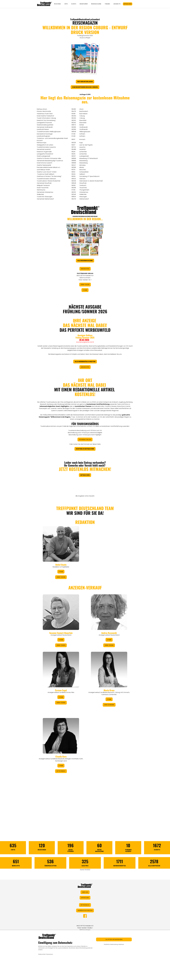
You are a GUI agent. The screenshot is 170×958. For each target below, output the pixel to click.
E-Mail (85, 290)
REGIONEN (57, 4)
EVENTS (73, 4)
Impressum (49, 954)
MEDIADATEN (85, 269)
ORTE (66, 4)
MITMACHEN (127, 4)
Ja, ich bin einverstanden (114, 939)
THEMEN (107, 4)
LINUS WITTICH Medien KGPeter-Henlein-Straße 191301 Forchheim (85, 928)
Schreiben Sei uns (85, 439)
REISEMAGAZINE (96, 4)
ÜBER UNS (85, 892)
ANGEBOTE (117, 4)
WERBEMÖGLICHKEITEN (85, 910)
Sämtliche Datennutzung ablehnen (114, 944)
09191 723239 (85, 285)
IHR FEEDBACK (85, 905)
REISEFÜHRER (84, 4)
